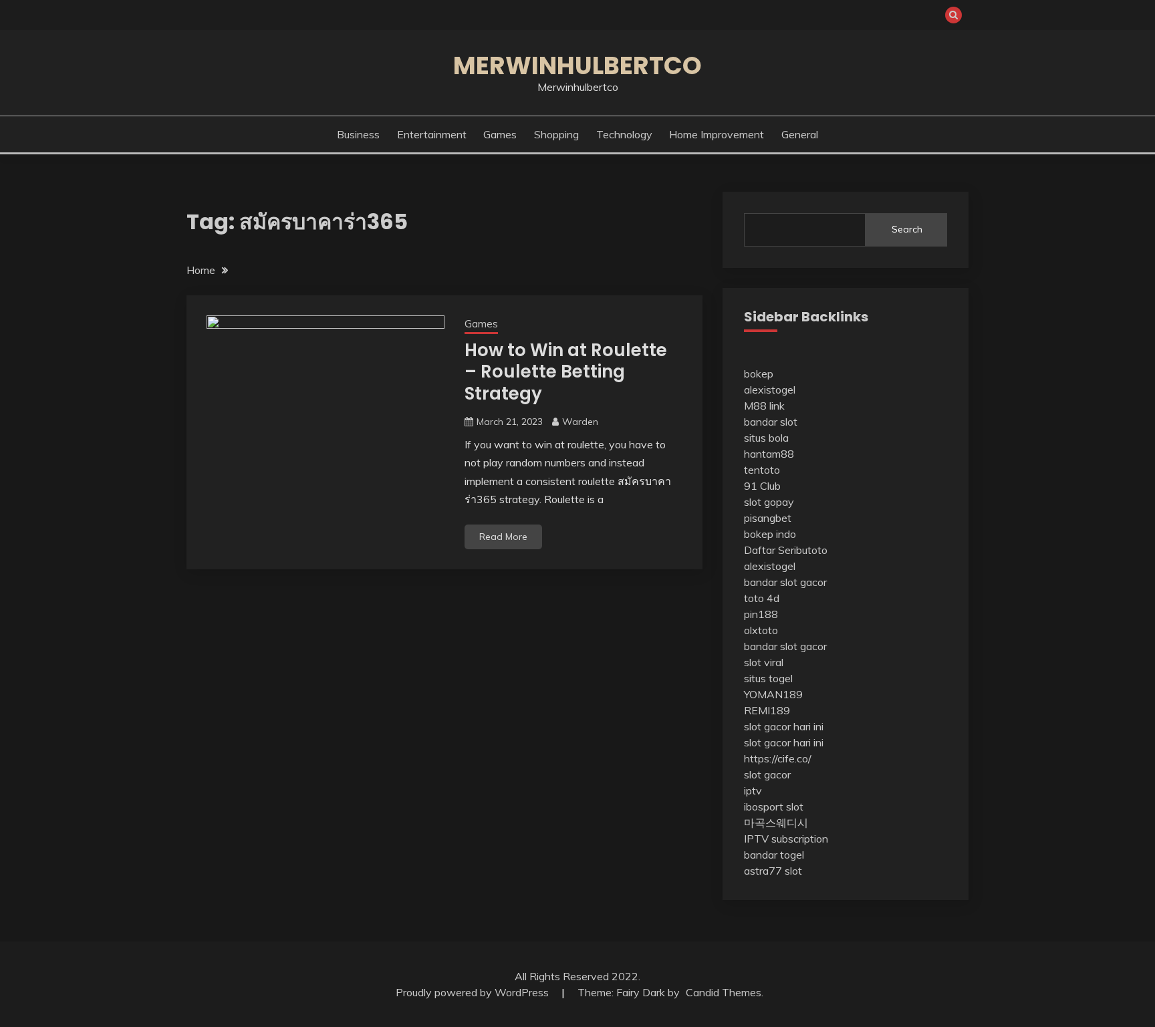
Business (358, 134)
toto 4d (761, 598)
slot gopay (769, 501)
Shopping (556, 134)
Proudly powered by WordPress (473, 992)
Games (500, 134)
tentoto (762, 469)
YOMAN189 (773, 694)
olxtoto (761, 630)
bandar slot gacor (785, 582)
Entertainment (432, 134)
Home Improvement (716, 134)
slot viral (763, 662)
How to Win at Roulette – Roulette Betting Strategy (566, 372)
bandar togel (774, 854)
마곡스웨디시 (776, 822)
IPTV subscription (786, 838)
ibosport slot (773, 806)
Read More (503, 537)
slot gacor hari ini (783, 726)
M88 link (764, 405)
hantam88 (769, 453)
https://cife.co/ (777, 758)
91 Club (762, 485)
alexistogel (769, 389)
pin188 (761, 614)
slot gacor (767, 774)
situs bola (766, 437)
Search (907, 229)
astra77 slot (773, 870)
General (799, 134)
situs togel (768, 678)
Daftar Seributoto (785, 550)
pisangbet (767, 518)
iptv (753, 790)
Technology (624, 134)
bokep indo (770, 534)
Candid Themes (723, 992)
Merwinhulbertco (577, 65)
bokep (758, 373)
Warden (580, 422)
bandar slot (770, 421)
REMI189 (767, 710)
